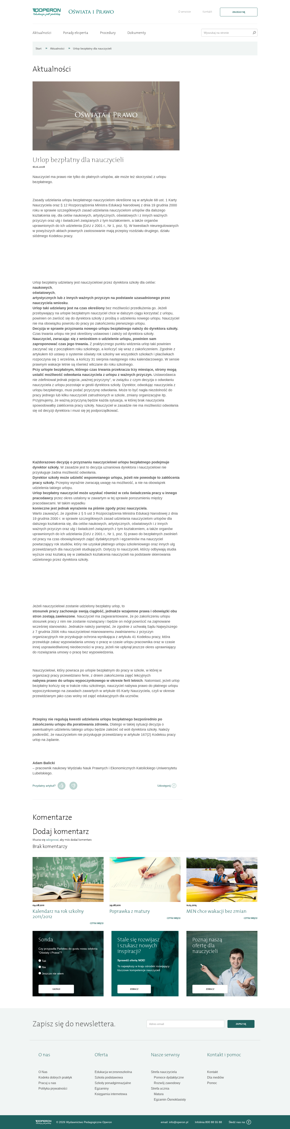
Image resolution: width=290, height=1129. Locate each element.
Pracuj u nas (47, 1083)
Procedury (108, 32)
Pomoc (212, 1083)
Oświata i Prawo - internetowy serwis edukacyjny (91, 11)
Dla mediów (215, 1077)
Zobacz (134, 989)
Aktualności (42, 32)
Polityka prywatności (52, 1088)
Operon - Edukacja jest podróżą (47, 12)
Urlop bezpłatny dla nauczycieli (92, 48)
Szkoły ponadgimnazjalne (113, 1083)
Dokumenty (136, 32)
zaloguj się (238, 12)
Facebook (248, 1122)
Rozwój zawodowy (167, 1083)
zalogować (52, 840)
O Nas (42, 1072)
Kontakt (207, 12)
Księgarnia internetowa (111, 1094)
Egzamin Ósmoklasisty (170, 1099)
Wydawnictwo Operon (43, 1122)
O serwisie (184, 12)
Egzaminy (102, 1088)
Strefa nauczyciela (164, 1072)
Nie (73, 786)
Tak (61, 786)
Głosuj (56, 989)
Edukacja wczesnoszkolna (113, 1072)
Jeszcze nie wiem (53, 973)
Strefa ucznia (160, 1088)
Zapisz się (241, 1024)
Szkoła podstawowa (109, 1077)
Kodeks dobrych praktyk (55, 1077)
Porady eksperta (75, 32)
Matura (159, 1094)
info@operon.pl (178, 1122)
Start (38, 48)
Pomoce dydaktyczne (169, 1077)
